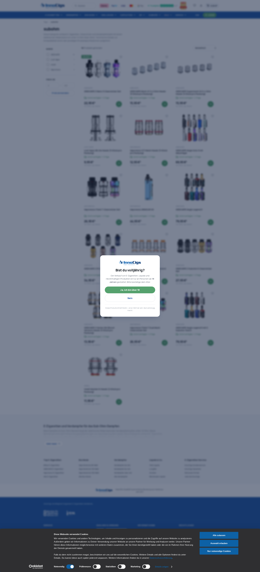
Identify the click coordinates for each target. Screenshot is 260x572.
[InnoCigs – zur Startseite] (130, 262)
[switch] (97, 566)
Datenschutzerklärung (161, 558)
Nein (130, 298)
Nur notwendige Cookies (219, 551)
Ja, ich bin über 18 (130, 289)
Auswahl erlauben (218, 543)
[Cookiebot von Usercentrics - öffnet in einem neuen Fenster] (36, 567)
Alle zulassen (219, 535)
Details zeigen (161, 567)
